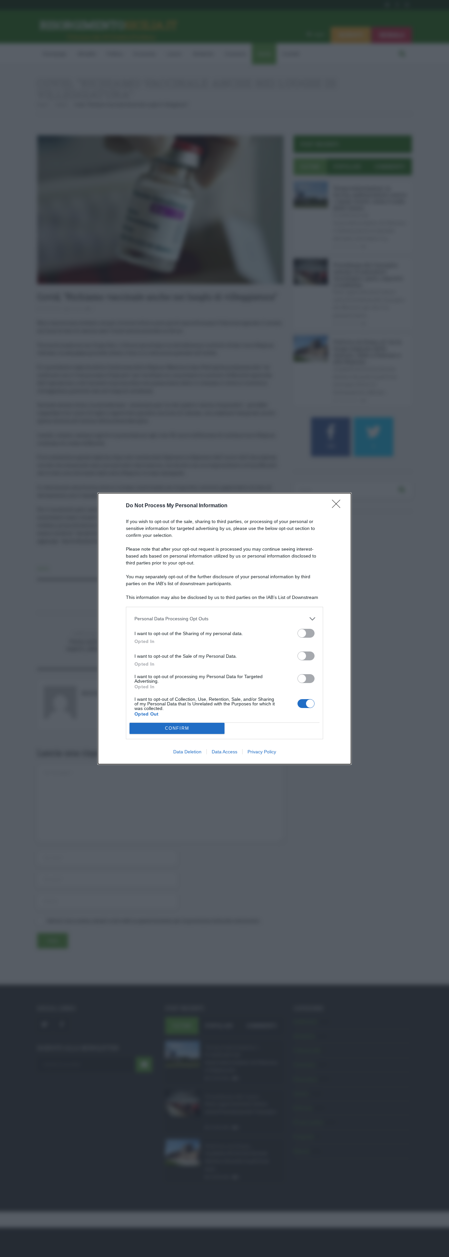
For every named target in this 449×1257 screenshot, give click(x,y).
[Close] (338, 506)
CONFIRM (177, 728)
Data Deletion (187, 751)
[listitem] (224, 618)
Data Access (224, 751)
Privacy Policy (262, 751)
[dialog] (224, 628)
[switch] (306, 633)
